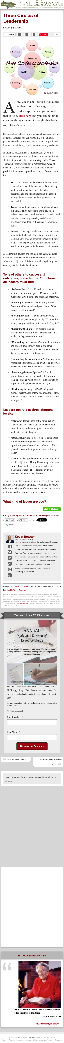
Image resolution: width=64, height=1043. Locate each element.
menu (62, 4)
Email (10, 569)
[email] (57, 34)
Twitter (10, 552)
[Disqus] (32, 825)
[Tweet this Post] (27, 34)
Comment (10, 34)
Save (45, 34)
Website (10, 575)
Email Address (15, 717)
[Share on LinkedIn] (34, 34)
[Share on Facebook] (20, 34)
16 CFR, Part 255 (22, 603)
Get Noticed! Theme (47, 1037)
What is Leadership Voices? (43, 1040)
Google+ (10, 564)
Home (4, 1040)
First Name (13, 732)
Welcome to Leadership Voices (20, 1040)
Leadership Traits (10, 590)
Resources (58, 1040)
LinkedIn (10, 558)
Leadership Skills (21, 586)
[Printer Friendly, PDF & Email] (52, 510)
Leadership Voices (16, 8)
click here (25, 115)
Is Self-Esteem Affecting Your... (51, 762)
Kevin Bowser (13, 27)
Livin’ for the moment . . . (15, 760)
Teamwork (23, 590)
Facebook (10, 546)
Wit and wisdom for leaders (47, 1023)
